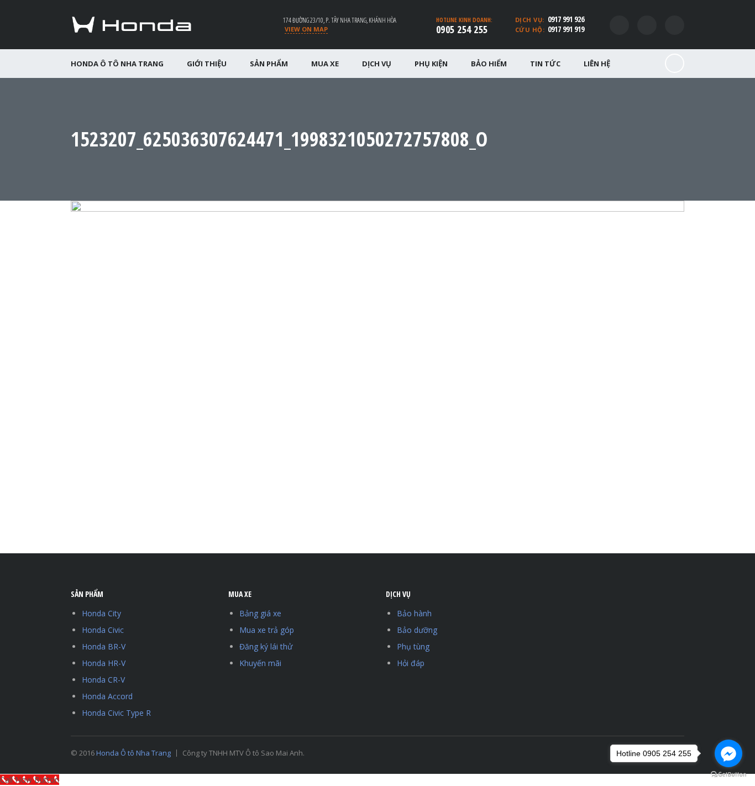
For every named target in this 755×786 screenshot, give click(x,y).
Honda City (101, 613)
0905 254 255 (462, 29)
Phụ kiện (431, 64)
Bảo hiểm (489, 64)
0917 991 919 (566, 29)
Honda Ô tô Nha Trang (117, 64)
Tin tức (545, 64)
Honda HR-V (103, 663)
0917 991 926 (566, 19)
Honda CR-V (103, 679)
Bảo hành (414, 613)
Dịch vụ (376, 64)
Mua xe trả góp (266, 630)
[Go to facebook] (728, 753)
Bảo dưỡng (417, 630)
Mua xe (325, 64)
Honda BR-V (103, 646)
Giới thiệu (207, 64)
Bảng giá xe (260, 613)
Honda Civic (103, 630)
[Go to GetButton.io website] (728, 774)
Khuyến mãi (260, 663)
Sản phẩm (269, 64)
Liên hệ (597, 64)
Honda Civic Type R (116, 713)
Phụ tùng (413, 646)
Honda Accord (107, 696)
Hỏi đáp (410, 663)
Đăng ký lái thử (265, 646)
